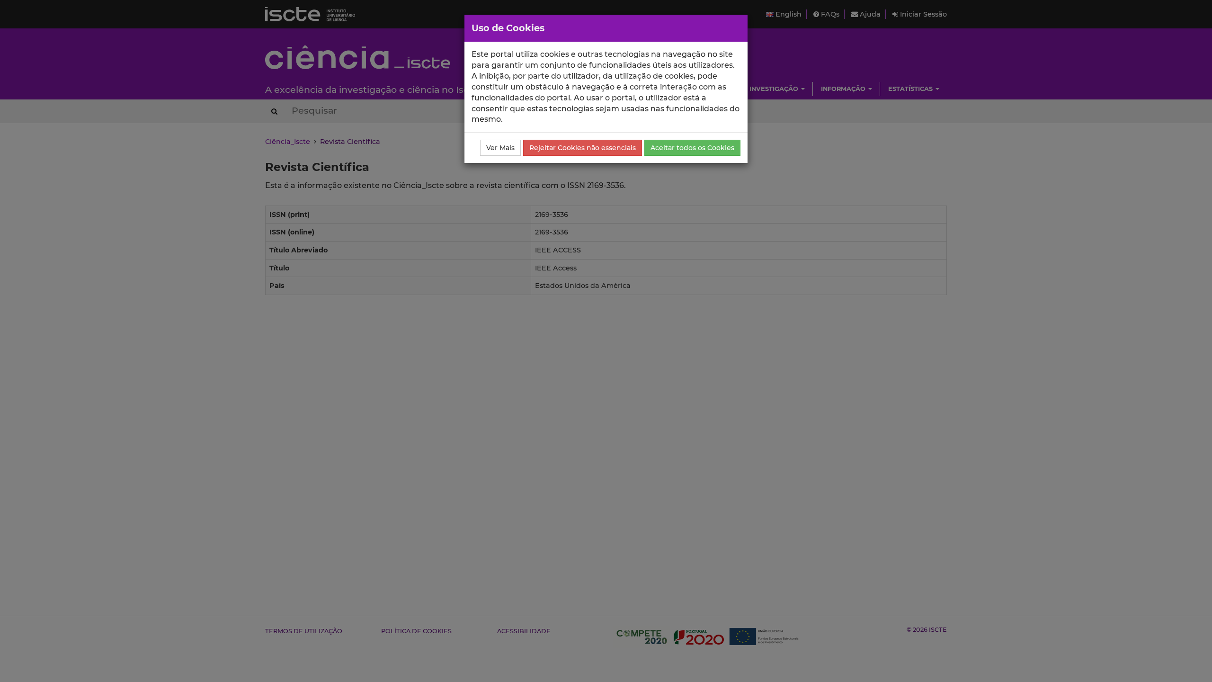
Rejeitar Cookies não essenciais (582, 148)
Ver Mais (500, 148)
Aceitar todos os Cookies (692, 148)
